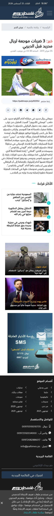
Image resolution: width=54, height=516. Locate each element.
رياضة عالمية (33, 27)
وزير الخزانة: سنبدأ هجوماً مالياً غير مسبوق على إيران (28, 306)
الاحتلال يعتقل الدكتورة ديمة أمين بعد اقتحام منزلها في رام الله (19, 211)
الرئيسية (46, 27)
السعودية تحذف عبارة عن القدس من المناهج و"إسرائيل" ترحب (19, 196)
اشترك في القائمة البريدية (27, 475)
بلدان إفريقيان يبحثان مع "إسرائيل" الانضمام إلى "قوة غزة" (27, 271)
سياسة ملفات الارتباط (34, 512)
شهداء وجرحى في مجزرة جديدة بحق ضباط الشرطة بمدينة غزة (19, 225)
